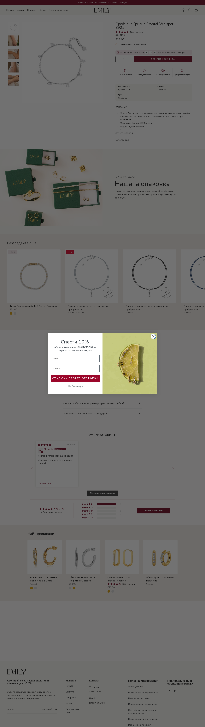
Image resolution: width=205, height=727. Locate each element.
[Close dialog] (153, 336)
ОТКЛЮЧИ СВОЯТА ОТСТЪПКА (75, 378)
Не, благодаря (75, 386)
